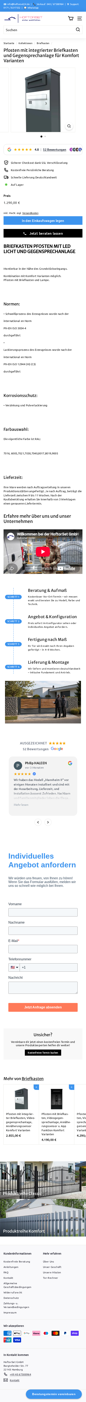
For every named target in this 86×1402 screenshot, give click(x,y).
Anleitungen (11, 1267)
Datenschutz (11, 1297)
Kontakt (8, 1277)
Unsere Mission (52, 1272)
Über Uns (48, 1261)
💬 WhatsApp (31, 7)
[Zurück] (38, 822)
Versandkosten (30, 213)
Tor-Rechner (50, 1277)
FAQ (6, 1272)
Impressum (10, 1312)
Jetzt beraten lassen (45, 233)
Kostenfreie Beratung (17, 1261)
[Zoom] (69, 126)
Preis (7, 195)
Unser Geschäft (52, 1267)
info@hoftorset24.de (18, 4)
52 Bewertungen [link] (54, 149)
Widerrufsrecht (13, 1292)
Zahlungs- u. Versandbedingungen (16, 1305)
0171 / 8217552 (12, 7)
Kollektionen (25, 43)
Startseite (9, 43)
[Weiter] (48, 822)
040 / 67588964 (55, 4)
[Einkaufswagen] (71, 18)
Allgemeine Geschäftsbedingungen (18, 1285)
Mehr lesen (21, 804)
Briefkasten (43, 43)
